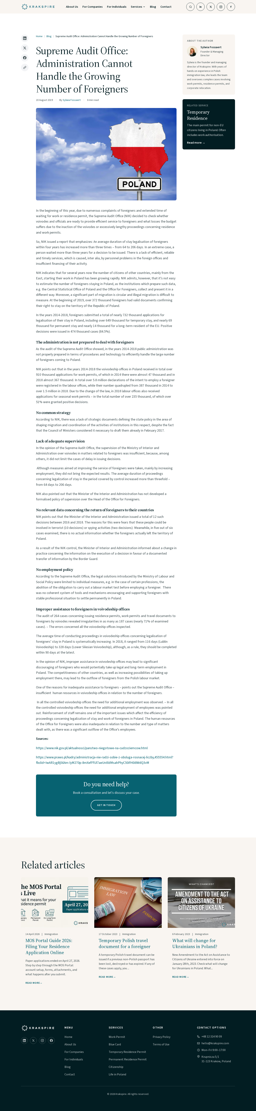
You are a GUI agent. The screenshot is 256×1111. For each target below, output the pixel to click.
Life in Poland (117, 1074)
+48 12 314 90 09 (211, 1037)
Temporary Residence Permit (127, 1052)
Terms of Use (161, 1044)
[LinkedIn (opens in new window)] (200, 7)
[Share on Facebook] (24, 57)
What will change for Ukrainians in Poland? (194, 943)
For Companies (92, 7)
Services (136, 7)
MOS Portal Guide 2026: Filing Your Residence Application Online (48, 946)
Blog (153, 7)
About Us (72, 7)
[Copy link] (24, 67)
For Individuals (116, 7)
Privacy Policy (161, 1037)
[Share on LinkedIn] (24, 38)
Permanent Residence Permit (128, 1059)
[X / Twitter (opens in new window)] (211, 7)
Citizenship (116, 1067)
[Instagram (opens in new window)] (221, 7)
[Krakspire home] (38, 1028)
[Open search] (190, 7)
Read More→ (34, 983)
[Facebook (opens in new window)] (231, 7)
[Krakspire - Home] (38, 6)
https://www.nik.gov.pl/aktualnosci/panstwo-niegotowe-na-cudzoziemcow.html (92, 748)
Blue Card (115, 1044)
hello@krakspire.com (215, 1043)
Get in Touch (106, 805)
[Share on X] (24, 48)
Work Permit (117, 1037)
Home (39, 36)
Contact (165, 7)
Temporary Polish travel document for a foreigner (124, 943)
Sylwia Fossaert (72, 100)
